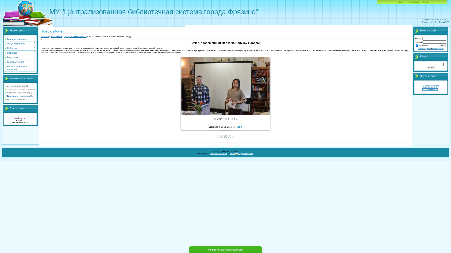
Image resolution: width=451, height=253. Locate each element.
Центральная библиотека (18, 96)
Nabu (239, 127)
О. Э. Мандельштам (16, 99)
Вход (425, 2)
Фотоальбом (56, 36)
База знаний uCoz (430, 90)
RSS (447, 22)
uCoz (232, 154)
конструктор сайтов (218, 154)
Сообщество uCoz (430, 87)
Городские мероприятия (18, 93)
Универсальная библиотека (19, 89)
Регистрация (413, 2)
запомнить (423, 45)
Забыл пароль (424, 48)
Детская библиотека (16, 86)
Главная (400, 2)
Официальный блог (430, 85)
